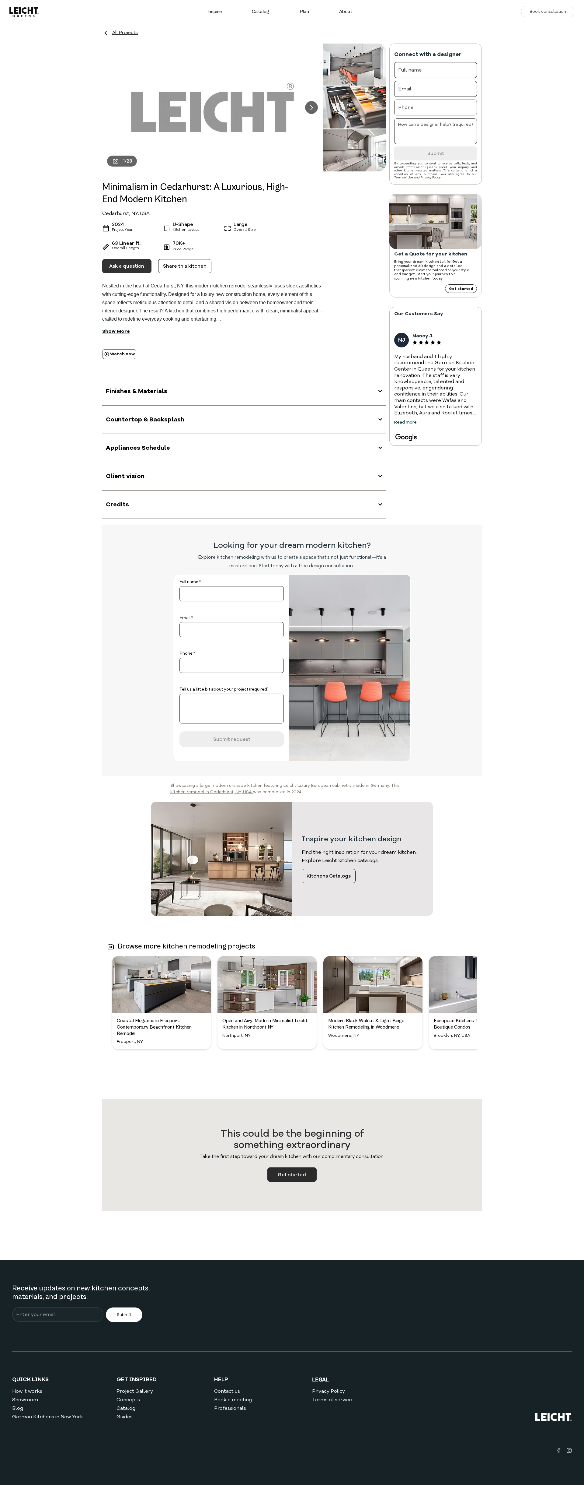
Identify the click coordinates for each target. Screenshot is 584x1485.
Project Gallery (134, 1391)
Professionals (230, 1408)
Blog (17, 1408)
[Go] (311, 107)
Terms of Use (404, 177)
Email (184, 617)
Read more (405, 422)
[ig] (569, 1450)
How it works (27, 1391)
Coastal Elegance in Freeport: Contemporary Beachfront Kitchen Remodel (154, 1027)
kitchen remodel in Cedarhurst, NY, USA (211, 792)
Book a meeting (233, 1399)
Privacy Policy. (431, 177)
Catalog (125, 1408)
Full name (188, 581)
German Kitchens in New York (47, 1416)
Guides (124, 1416)
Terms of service (332, 1399)
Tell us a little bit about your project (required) (224, 689)
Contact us (227, 1391)
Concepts (128, 1399)
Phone (186, 653)
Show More (116, 331)
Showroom (25, 1399)
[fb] (558, 1450)
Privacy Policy (328, 1391)
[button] (215, 11)
